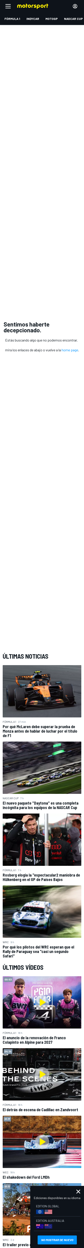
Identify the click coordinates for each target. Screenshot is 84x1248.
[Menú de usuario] (75, 6)
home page (70, 350)
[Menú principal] (8, 6)
